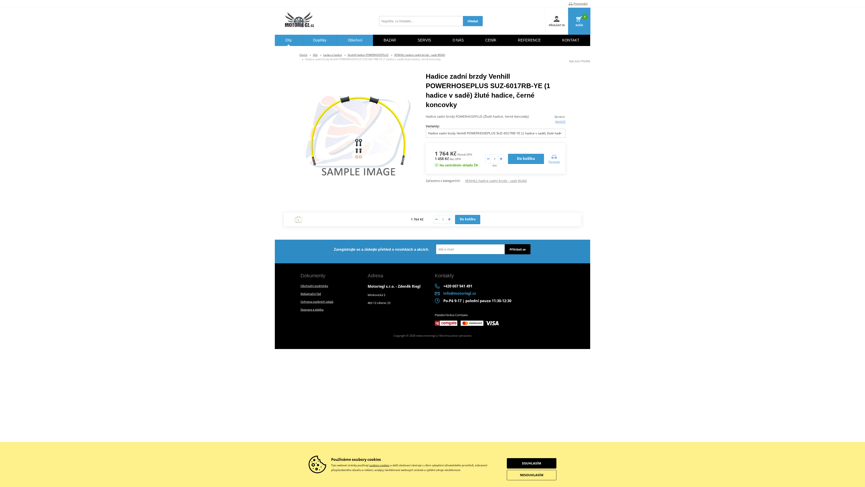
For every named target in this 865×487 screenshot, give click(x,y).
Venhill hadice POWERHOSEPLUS (368, 55)
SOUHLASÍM (531, 463)
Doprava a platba (311, 310)
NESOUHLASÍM (531, 475)
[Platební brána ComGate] (446, 323)
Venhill (560, 121)
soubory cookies (379, 465)
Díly (315, 55)
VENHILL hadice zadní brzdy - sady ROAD (419, 55)
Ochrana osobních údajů (316, 302)
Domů (303, 55)
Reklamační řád (310, 294)
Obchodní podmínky (314, 286)
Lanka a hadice (332, 55)
